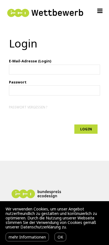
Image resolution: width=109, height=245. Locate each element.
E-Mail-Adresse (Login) (30, 60)
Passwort (18, 82)
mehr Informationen (27, 237)
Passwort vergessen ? (28, 107)
